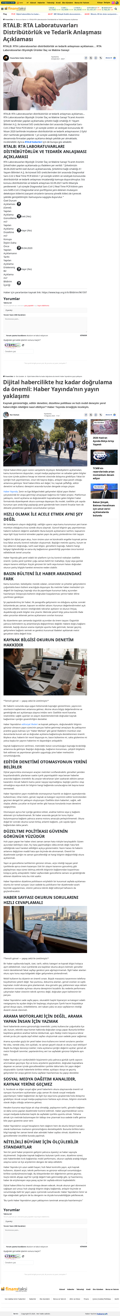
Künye (100, 3)
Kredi (58, 3)
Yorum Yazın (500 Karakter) (15, 315)
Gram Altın (107, 7)
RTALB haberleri (33, 142)
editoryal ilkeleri (30, 724)
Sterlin (77, 7)
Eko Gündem (67, 3)
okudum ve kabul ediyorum (27, 335)
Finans (86, 1299)
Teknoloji (50, 3)
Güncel (33, 3)
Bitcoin (93, 7)
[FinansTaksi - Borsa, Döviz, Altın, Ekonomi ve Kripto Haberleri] (14, 1289)
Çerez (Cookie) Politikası (102, 1299)
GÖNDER (83, 335)
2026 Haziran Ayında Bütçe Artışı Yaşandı (103, 441)
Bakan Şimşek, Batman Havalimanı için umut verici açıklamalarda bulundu (104, 509)
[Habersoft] (102, 1313)
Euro (64, 7)
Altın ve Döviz (75, 1299)
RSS (16, 1314)
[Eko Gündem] (104, 426)
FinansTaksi (9, 20)
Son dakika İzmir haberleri (15, 1299)
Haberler (41, 3)
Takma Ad (8, 303)
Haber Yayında (11, 491)
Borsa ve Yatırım (82, 3)
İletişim (107, 3)
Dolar (52, 7)
